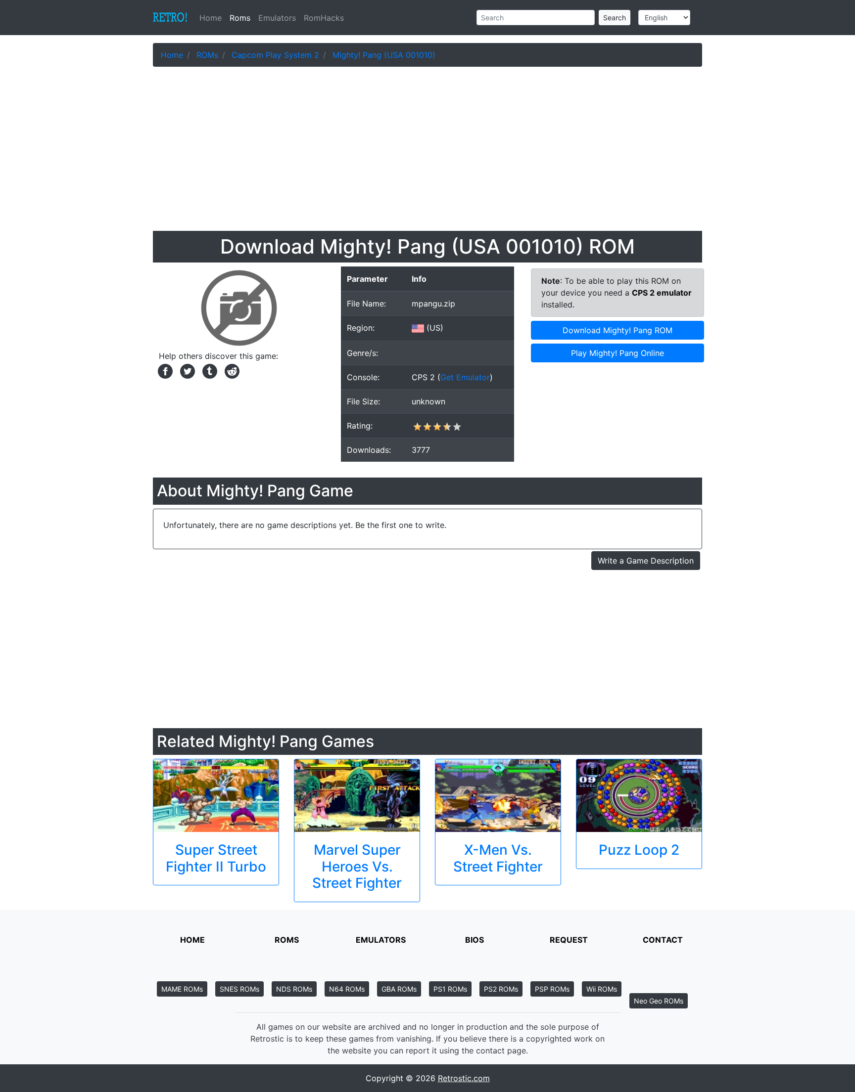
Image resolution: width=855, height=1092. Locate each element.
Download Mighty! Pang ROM (617, 330)
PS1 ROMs (450, 989)
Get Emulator (465, 377)
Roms (240, 18)
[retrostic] (170, 17)
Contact (663, 940)
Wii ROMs (601, 989)
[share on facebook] (164, 370)
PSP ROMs (552, 989)
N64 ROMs (347, 989)
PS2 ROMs (501, 989)
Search (614, 17)
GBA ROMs (399, 989)
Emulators (277, 18)
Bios (474, 940)
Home (212, 18)
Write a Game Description (646, 561)
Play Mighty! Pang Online (617, 353)
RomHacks (324, 18)
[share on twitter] (186, 370)
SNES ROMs (239, 989)
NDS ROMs (294, 989)
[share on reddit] (229, 370)
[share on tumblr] (208, 370)
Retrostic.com (464, 1078)
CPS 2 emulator (662, 293)
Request (569, 940)
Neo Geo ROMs (658, 1001)
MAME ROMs (182, 989)
